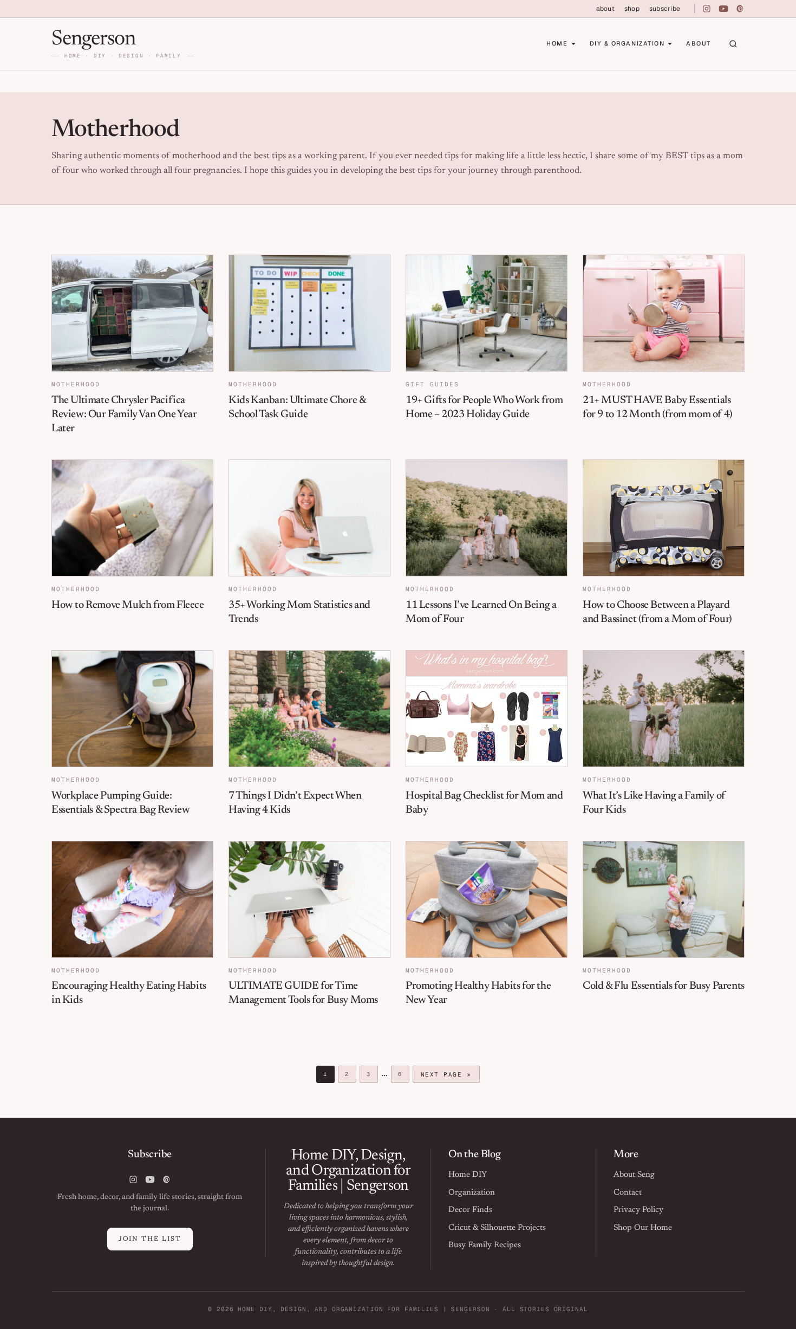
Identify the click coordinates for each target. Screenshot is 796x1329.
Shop (632, 8)
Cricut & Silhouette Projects (497, 1228)
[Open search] (733, 44)
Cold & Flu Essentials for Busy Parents (664, 986)
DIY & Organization (627, 43)
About (605, 8)
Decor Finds (470, 1210)
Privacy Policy (638, 1210)
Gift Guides (432, 384)
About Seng (634, 1175)
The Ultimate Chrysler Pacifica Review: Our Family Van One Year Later (124, 414)
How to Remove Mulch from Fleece (127, 605)
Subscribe (664, 8)
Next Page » (446, 1076)
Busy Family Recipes (484, 1245)
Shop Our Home (643, 1228)
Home (556, 43)
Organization (471, 1193)
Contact (628, 1193)
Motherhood (75, 384)
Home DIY (467, 1175)
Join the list (150, 1239)
